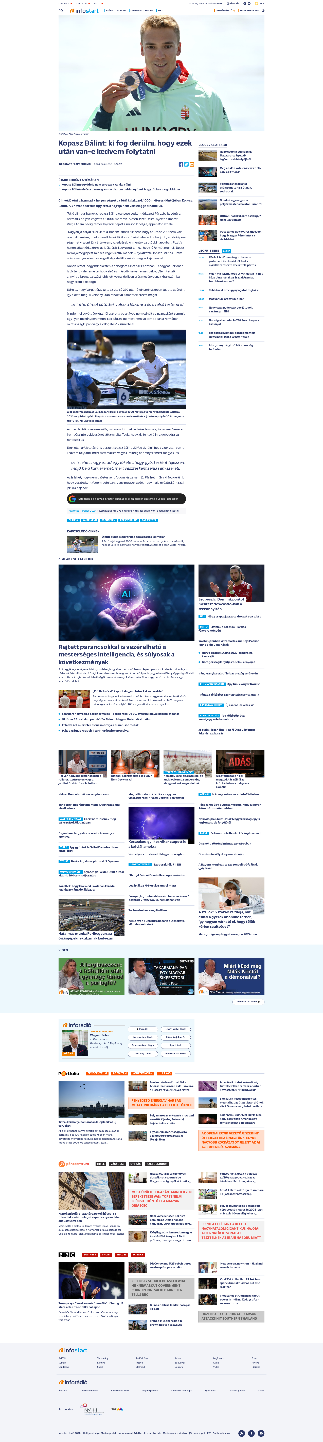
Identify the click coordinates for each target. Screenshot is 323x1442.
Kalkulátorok (157, 1164)
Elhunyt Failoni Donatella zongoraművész (157, 875)
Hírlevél (255, 1363)
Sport (106, 1254)
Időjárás (256, 1367)
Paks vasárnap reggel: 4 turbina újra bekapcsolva (95, 730)
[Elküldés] (191, 164)
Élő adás (143, 1029)
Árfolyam (120, 1073)
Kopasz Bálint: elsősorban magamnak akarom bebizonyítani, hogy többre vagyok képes (121, 189)
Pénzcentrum (97, 1073)
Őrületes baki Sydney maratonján (221, 854)
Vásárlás (117, 1164)
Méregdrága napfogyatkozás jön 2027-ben (228, 934)
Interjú (139, 1363)
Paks (160, 11)
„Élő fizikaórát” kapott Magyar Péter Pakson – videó (128, 691)
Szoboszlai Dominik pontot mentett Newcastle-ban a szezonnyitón (221, 604)
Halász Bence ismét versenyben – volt (85, 794)
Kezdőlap (74, 511)
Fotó (254, 1358)
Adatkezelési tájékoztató (147, 1433)
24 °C (261, 4)
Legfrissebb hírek (89, 1391)
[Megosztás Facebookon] (180, 164)
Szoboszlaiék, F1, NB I (168, 864)
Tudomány (102, 1358)
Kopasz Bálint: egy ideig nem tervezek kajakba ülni (96, 184)
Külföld (62, 1363)
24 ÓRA (226, 251)
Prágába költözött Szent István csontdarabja (229, 694)
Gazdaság (64, 1367)
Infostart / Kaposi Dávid (75, 164)
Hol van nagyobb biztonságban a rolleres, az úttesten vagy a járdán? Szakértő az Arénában (80, 780)
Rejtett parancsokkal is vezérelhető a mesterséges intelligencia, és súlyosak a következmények (117, 655)
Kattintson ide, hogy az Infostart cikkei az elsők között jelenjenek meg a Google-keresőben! (128, 499)
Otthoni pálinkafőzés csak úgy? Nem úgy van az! (131, 778)
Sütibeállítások (221, 1433)
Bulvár (177, 1358)
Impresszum (125, 1433)
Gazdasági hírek (237, 1391)
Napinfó (178, 1367)
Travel (122, 1254)
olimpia (73, 520)
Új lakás (164, 1073)
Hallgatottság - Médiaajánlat (99, 1433)
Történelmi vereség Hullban (148, 910)
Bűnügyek (179, 1363)
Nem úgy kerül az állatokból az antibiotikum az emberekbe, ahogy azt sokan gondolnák (183, 780)
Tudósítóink (142, 1358)
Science (138, 1254)
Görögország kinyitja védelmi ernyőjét (228, 662)
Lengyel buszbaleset (142, 11)
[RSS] (241, 1433)
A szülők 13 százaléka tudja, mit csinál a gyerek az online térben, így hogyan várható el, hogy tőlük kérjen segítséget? (227, 919)
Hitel (101, 1164)
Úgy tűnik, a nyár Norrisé (243, 684)
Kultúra (101, 1363)
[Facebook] (251, 1433)
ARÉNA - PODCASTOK (250, 11)
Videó (216, 1367)
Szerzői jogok (197, 1433)
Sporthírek (210, 1391)
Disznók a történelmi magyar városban (225, 843)
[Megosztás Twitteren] (186, 164)
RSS (209, 1433)
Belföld (62, 1358)
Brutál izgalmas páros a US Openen (94, 861)
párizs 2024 (149, 520)
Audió (216, 1363)
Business (90, 1254)
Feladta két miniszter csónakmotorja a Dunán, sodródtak (100, 725)
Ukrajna (121, 11)
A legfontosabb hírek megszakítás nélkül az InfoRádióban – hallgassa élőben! (232, 782)
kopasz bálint (128, 520)
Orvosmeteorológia (181, 1391)
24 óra (109, 11)
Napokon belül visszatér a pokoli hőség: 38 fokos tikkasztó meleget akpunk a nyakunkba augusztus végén (89, 1217)
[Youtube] (261, 1433)
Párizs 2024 (89, 511)
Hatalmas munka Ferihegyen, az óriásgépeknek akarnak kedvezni (86, 936)
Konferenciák (142, 1073)
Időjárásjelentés (150, 1391)
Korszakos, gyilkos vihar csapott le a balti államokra (157, 844)
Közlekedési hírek (120, 1391)
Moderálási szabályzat (175, 1433)
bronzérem (108, 520)
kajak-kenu (90, 520)
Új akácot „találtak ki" (239, 705)
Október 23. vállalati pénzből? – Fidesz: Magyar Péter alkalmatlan (106, 719)
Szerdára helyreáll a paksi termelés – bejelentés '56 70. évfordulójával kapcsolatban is (120, 714)
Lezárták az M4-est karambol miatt (152, 885)
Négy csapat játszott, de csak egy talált (234, 616)
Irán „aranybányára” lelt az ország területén (228, 673)
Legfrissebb (219, 1358)
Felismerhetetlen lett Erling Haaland (235, 833)
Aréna (261, 1391)
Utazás (135, 1164)
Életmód (140, 1367)
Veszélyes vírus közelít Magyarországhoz (157, 854)
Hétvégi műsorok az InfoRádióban (235, 794)
